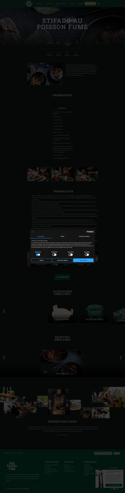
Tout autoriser (83, 260)
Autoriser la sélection (62, 260)
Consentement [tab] (40, 236)
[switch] (54, 255)
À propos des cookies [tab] (84, 236)
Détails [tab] (62, 236)
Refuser (42, 260)
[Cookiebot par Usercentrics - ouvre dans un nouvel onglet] (87, 232)
